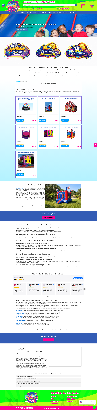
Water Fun (36, 12)
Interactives (43, 12)
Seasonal (58, 12)
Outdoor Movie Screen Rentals (21, 320)
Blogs (74, 12)
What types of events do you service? (25, 376)
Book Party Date (48, 339)
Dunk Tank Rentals (19, 317)
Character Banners (19, 323)
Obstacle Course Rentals (20, 313)
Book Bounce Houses (48, 217)
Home (22, 12)
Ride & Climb (52, 12)
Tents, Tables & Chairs (19, 321)
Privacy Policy (54, 401)
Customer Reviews (72, 396)
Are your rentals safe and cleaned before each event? (29, 383)
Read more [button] (16, 293)
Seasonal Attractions (19, 326)
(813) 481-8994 (64, 8)
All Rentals (28, 12)
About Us (53, 396)
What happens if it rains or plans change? (26, 386)
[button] (12, 289)
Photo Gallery (71, 399)
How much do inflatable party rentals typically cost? (28, 381)
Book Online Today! (21, 29)
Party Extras (18, 324)
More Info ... (19, 116)
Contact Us (70, 401)
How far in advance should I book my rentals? (27, 378)
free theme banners (53, 91)
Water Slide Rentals (19, 310)
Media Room (54, 404)
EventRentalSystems (29, 408)
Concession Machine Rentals (21, 319)
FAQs (52, 399)
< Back (17, 81)
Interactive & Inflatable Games (21, 314)
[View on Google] (15, 285)
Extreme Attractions (19, 316)
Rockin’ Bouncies (19, 72)
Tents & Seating (67, 12)
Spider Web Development (54, 408)
